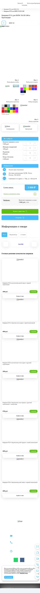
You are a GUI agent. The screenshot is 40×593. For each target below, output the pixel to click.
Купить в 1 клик (20, 296)
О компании (24, 4)
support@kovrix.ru (19, 536)
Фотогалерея (30, 3)
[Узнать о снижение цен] (37, 546)
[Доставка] (37, 558)
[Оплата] (37, 552)
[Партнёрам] (37, 576)
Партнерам (37, 3)
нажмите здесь (24, 573)
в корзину (33, 291)
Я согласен (8, 577)
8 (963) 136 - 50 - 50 (19, 544)
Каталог (20, 3)
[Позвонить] (37, 564)
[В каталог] (37, 570)
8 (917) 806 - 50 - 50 (19, 541)
